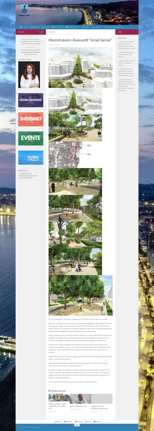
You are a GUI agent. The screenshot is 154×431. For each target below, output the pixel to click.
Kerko (89, 422)
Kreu (26, 27)
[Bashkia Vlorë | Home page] (24, 10)
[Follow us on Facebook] (39, 32)
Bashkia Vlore (34, 27)
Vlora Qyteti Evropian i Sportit (113, 27)
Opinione (79, 422)
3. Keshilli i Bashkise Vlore (25, 178)
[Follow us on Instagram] (42, 32)
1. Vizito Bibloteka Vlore (24, 173)
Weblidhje (69, 422)
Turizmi (46, 27)
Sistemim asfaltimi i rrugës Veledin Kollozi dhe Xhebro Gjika (57, 406)
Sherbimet (85, 27)
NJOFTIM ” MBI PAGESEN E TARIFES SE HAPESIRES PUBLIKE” (126, 63)
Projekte (52, 32)
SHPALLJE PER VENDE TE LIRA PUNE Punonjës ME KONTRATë (126, 55)
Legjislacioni (57, 422)
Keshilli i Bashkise (72, 27)
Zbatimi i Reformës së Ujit (78, 406)
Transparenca (96, 27)
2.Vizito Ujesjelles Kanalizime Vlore (27, 175)
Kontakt (97, 422)
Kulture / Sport (57, 27)
